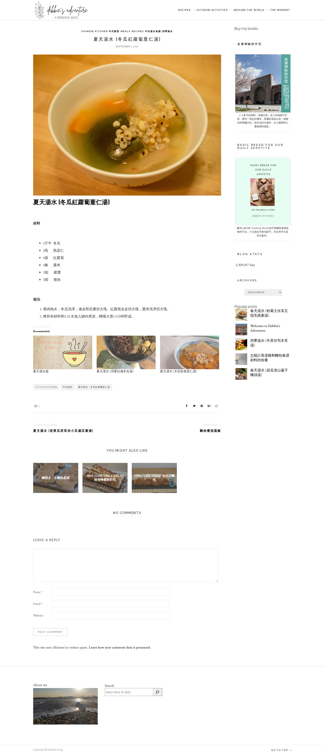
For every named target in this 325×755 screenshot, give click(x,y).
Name (37, 592)
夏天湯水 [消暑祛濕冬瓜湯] (115, 371)
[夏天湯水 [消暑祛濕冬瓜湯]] (126, 352)
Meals (125, 31)
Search (109, 685)
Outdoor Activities (212, 10)
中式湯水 (68, 387)
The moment (280, 10)
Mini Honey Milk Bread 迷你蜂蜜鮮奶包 (105, 477)
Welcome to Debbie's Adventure (265, 328)
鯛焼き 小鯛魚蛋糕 (56, 477)
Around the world (248, 10)
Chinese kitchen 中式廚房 (100, 31)
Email (37, 604)
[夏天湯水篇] (62, 352)
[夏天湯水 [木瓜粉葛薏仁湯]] (189, 352)
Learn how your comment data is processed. (120, 647)
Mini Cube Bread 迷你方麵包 (154, 477)
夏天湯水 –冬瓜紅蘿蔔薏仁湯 (94, 387)
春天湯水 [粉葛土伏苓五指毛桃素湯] (269, 313)
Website (38, 616)
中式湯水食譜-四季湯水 (159, 31)
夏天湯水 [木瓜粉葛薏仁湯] (178, 371)
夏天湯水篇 (41, 371)
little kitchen (46, 387)
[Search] (157, 692)
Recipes (184, 10)
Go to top (280, 750)
